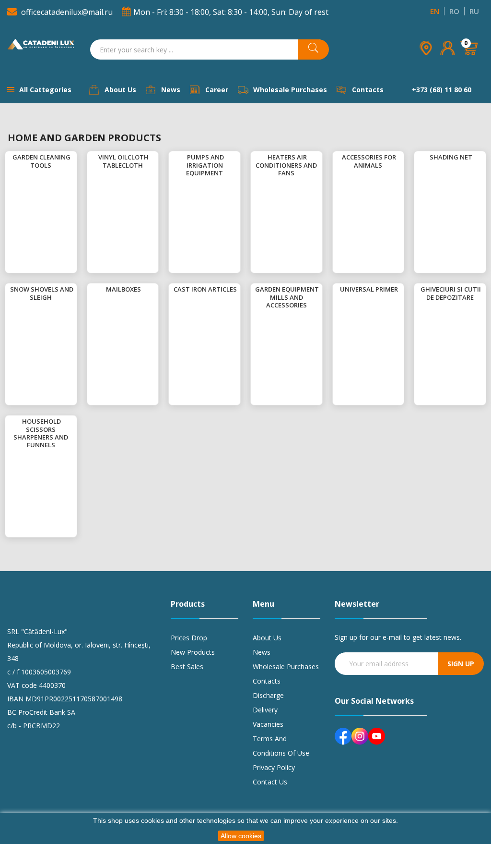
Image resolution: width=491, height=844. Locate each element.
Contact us (270, 781)
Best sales (187, 666)
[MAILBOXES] (105, 289)
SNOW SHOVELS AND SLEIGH (41, 293)
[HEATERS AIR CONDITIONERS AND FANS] (267, 157)
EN (434, 11)
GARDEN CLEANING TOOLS (41, 161)
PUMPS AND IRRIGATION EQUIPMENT (205, 165)
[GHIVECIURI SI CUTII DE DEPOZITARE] (420, 289)
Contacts (267, 680)
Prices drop (189, 637)
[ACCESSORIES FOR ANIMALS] (341, 157)
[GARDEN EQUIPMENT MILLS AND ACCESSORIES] (254, 289)
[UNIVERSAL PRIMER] (339, 289)
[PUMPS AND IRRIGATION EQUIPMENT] (186, 157)
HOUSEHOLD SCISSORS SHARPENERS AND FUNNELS (40, 433)
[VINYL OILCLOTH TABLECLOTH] (97, 157)
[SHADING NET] (429, 157)
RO (454, 11)
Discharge (268, 695)
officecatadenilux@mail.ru (67, 12)
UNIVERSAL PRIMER (369, 289)
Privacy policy (274, 767)
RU (474, 11)
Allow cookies (241, 836)
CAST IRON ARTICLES (205, 289)
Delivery (265, 709)
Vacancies (268, 724)
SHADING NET (451, 157)
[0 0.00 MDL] (469, 61)
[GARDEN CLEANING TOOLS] (11, 157)
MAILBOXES (123, 289)
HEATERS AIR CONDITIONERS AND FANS (286, 165)
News (261, 652)
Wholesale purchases (286, 666)
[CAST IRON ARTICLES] (173, 289)
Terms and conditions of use (281, 746)
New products (193, 652)
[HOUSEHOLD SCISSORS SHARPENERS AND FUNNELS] (21, 421)
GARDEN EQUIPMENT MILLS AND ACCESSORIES (287, 297)
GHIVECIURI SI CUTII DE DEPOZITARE (451, 293)
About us (267, 637)
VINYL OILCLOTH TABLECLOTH (123, 161)
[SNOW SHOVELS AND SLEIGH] (9, 289)
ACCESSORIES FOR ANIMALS (369, 161)
